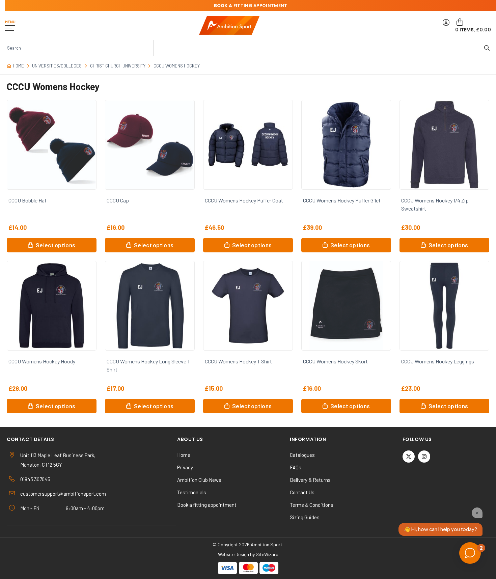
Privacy (185, 467)
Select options (55, 245)
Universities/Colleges (57, 65)
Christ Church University (117, 65)
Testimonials (191, 492)
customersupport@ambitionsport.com (63, 494)
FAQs (295, 467)
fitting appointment (250, 5)
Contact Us (302, 492)
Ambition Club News (199, 480)
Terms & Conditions (311, 505)
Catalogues (302, 455)
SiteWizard (267, 554)
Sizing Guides (305, 517)
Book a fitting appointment (207, 505)
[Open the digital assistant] (470, 553)
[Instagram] (424, 456)
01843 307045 (35, 479)
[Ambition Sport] (229, 25)
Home (18, 65)
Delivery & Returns (310, 480)
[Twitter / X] (409, 456)
